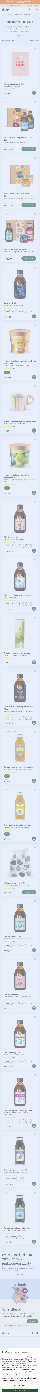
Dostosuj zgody (20, 1385)
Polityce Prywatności (19, 1380)
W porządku (20, 1390)
